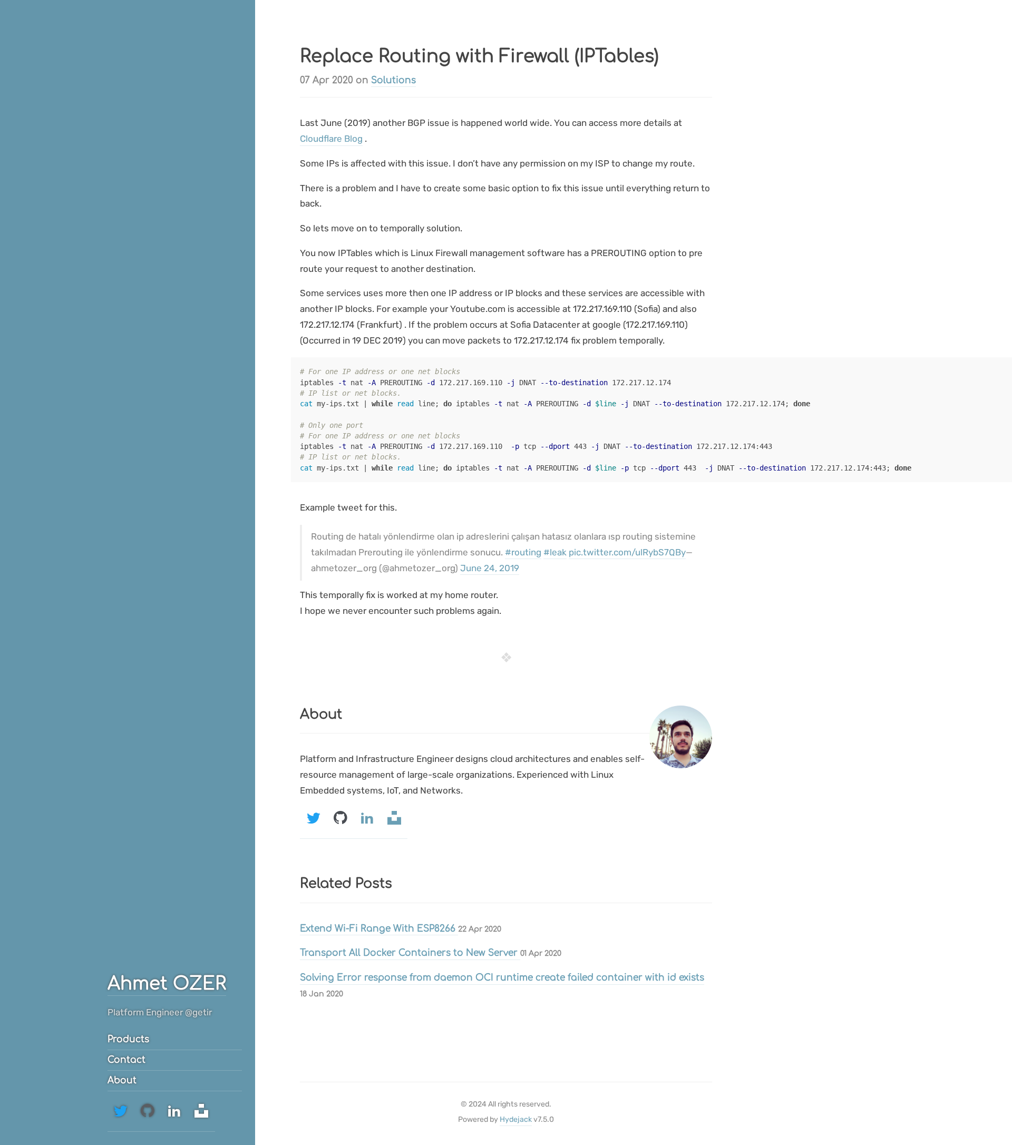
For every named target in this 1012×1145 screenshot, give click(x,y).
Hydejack (516, 1119)
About (122, 1080)
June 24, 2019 (489, 568)
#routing (523, 552)
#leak (555, 552)
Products (128, 1039)
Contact (126, 1060)
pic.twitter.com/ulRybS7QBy (627, 552)
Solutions (393, 80)
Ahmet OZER (167, 984)
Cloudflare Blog (331, 138)
